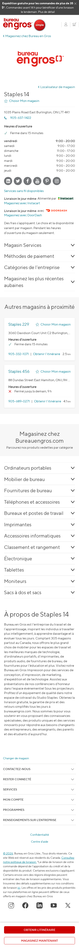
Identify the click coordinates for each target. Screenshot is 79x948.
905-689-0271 (19, 401)
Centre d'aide (39, 841)
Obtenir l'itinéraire (46, 354)
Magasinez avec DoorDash (23, 215)
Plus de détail (46, 11)
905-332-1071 (18, 354)
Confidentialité (39, 834)
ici (19, 887)
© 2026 (8, 853)
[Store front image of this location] (39, 61)
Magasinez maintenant (39, 940)
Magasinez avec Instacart (22, 203)
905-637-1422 (20, 118)
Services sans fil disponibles (24, 191)
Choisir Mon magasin (24, 101)
